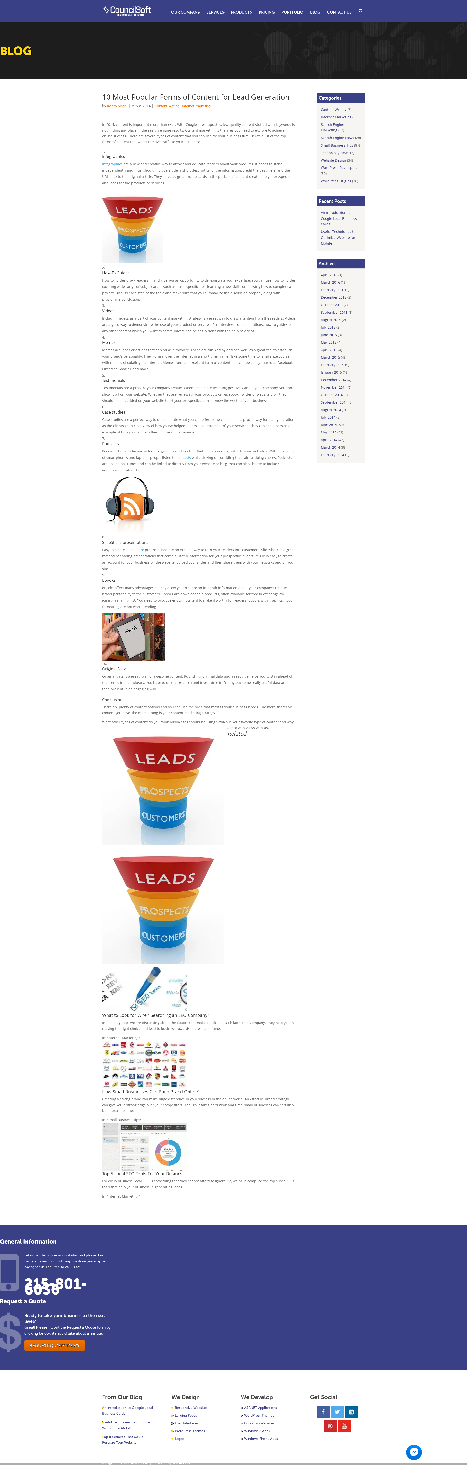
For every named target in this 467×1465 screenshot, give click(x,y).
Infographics (112, 164)
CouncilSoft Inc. (136, 1462)
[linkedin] (351, 1412)
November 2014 (334, 387)
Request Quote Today (55, 1345)
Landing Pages (186, 1415)
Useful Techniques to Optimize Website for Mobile (338, 237)
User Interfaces (186, 1423)
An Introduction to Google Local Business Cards (339, 218)
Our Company (185, 13)
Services (215, 13)
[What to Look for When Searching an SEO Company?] (144, 1010)
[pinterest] (330, 1426)
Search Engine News (337, 137)
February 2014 (332, 454)
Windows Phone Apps (261, 1439)
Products (241, 13)
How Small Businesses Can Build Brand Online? (151, 1092)
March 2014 (330, 447)
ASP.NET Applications (260, 1408)
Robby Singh (116, 106)
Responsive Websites (191, 1408)
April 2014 (329, 439)
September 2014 (334, 402)
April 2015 (329, 350)
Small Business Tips (337, 145)
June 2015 (329, 334)
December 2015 (333, 297)
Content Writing (166, 106)
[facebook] (323, 1412)
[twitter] (337, 1412)
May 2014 (328, 432)
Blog (315, 13)
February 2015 (332, 364)
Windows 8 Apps (257, 1431)
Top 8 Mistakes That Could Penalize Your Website (122, 1440)
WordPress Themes (190, 1431)
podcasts (183, 457)
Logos (179, 1439)
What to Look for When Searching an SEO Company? (155, 1015)
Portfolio (292, 13)
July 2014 (328, 417)
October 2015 (332, 305)
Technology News (335, 152)
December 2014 (333, 380)
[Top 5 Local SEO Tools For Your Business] (144, 1168)
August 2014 (331, 409)
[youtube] (344, 1426)
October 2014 (332, 394)
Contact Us (339, 13)
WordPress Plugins (336, 181)
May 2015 (328, 342)
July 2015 (328, 327)
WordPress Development (341, 167)
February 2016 (332, 289)
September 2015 (334, 312)
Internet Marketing (196, 106)
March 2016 (330, 282)
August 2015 (331, 319)
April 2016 (329, 275)
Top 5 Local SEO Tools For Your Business (143, 1174)
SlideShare (135, 549)
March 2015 (330, 357)
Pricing (267, 13)
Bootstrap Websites (259, 1423)
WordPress (181, 1462)
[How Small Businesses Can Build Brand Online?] (144, 1086)
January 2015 (331, 372)
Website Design (333, 160)
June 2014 (329, 424)
